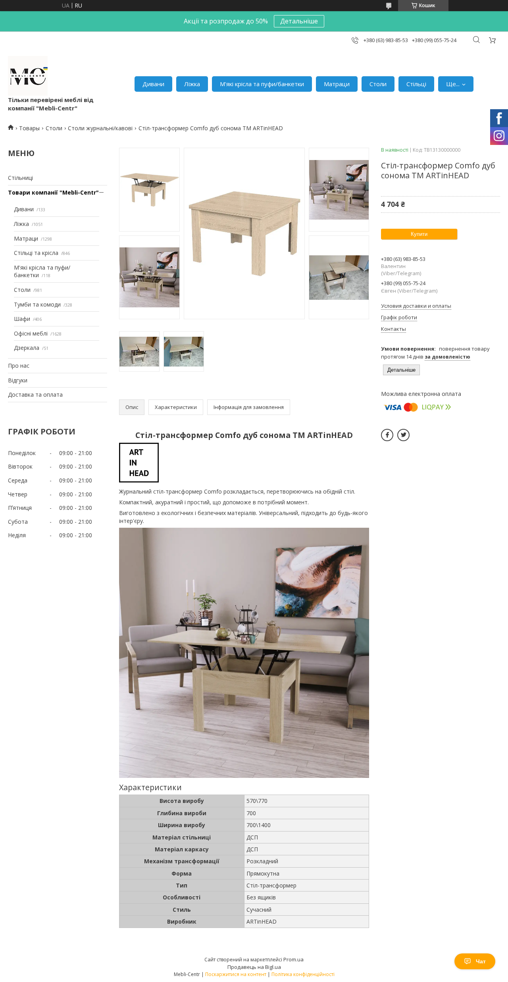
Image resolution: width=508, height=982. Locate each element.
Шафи (22, 318)
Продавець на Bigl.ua (254, 966)
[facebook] (387, 435)
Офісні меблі (31, 333)
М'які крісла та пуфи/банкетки (262, 84)
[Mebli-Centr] (28, 76)
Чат (481, 961)
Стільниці (20, 177)
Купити (419, 234)
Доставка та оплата (35, 394)
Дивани (153, 84)
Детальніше (299, 21)
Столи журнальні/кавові (100, 128)
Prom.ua (293, 959)
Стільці (416, 84)
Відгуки (17, 380)
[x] (403, 435)
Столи (378, 84)
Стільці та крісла (36, 253)
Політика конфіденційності (303, 974)
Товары (29, 128)
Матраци (337, 84)
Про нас (18, 365)
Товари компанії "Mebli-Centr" (53, 192)
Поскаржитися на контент (235, 974)
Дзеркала (26, 347)
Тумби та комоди (37, 304)
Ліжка (192, 84)
